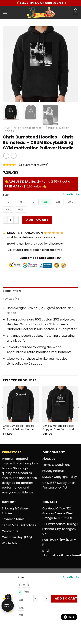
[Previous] (9, 64)
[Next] (72, 64)
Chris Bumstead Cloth (29, 128)
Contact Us (10, 531)
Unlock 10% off (8, 605)
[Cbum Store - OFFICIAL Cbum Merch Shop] (40, 12)
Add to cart (37, 220)
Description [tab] (12, 291)
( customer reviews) (33, 165)
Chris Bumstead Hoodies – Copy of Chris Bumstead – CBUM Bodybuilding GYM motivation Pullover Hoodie (59, 427)
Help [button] (71, 617)
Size (40, 195)
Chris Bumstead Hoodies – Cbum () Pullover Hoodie (20, 427)
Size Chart (70, 194)
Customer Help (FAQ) (17, 537)
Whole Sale (10, 543)
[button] (8, 202)
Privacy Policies (53, 471)
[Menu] (5, 12)
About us (48, 459)
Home (6, 128)
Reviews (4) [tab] (11, 298)
